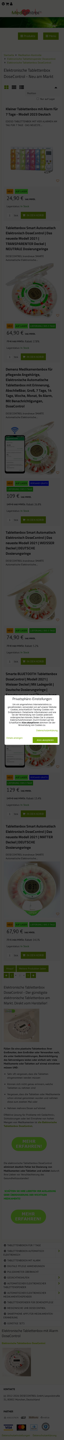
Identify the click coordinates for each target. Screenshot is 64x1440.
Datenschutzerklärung (47, 730)
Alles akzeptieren (45, 740)
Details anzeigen (14, 738)
